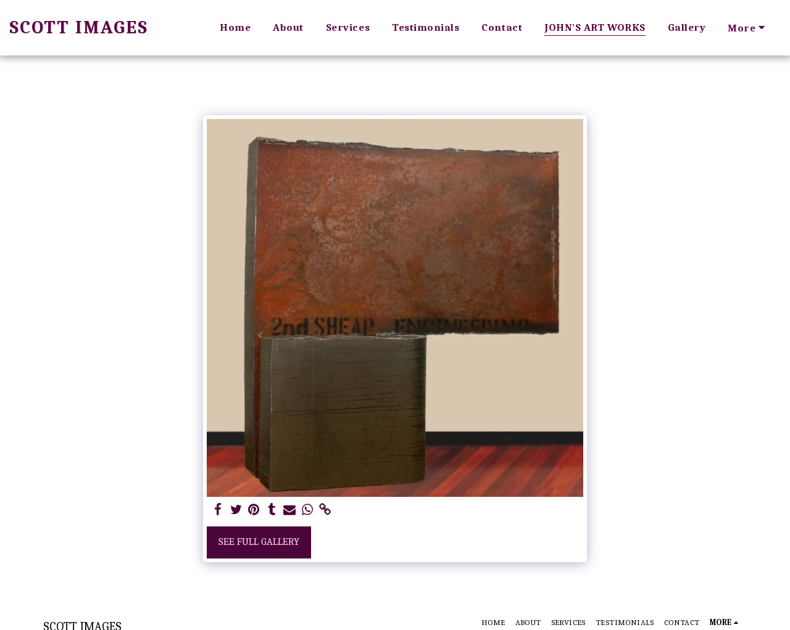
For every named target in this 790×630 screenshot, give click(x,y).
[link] (324, 510)
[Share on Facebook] (218, 510)
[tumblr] (271, 510)
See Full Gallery (258, 541)
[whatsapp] (307, 510)
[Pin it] (253, 510)
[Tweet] (236, 510)
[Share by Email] (289, 510)
